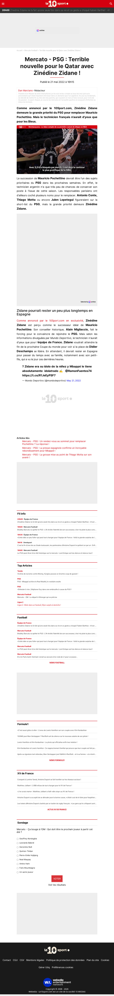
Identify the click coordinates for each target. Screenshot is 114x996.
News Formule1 (57, 760)
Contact (7, 960)
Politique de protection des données (65, 960)
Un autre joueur (26, 872)
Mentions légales (35, 960)
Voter (57, 878)
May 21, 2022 (74, 380)
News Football (57, 662)
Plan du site (93, 960)
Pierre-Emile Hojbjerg (28, 855)
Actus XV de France (57, 809)
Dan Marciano (25, 90)
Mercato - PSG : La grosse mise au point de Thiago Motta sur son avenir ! (56, 456)
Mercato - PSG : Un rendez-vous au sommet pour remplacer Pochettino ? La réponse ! (54, 442)
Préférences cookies (62, 967)
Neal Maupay (25, 859)
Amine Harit (24, 864)
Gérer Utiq (44, 967)
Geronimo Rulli (25, 847)
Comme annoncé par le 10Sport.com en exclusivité (50, 320)
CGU (15, 960)
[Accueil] (57, 4)
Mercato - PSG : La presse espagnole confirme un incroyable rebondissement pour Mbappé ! (54, 449)
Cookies (105, 960)
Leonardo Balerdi (26, 843)
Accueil (19, 50)
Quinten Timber (26, 851)
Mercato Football (30, 50)
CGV (22, 960)
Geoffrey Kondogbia (28, 838)
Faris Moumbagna (27, 868)
